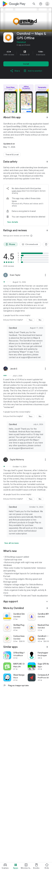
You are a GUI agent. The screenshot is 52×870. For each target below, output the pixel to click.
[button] (29, 55)
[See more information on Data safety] (47, 161)
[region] (26, 53)
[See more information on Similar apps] (47, 647)
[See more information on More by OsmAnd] (47, 608)
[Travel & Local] (12, 154)
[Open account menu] (47, 4)
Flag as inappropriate (16, 685)
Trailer (25, 22)
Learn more (16, 191)
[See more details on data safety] (12, 222)
